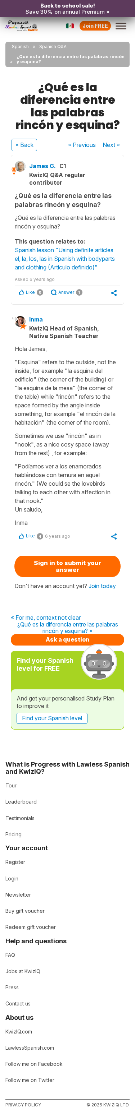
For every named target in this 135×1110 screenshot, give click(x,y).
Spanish (20, 46)
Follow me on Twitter (29, 1080)
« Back (24, 144)
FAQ (10, 955)
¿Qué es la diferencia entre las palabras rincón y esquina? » (67, 627)
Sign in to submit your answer (68, 566)
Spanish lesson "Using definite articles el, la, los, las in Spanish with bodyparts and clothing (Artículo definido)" (65, 258)
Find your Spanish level (52, 718)
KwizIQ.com (18, 1031)
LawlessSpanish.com (29, 1048)
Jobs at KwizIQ (22, 971)
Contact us (18, 1003)
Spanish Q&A (53, 46)
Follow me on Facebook (34, 1064)
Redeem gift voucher (30, 927)
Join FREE (95, 26)
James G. (42, 166)
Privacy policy (23, 1104)
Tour (11, 785)
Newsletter (18, 895)
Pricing (13, 834)
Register (15, 862)
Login (11, 878)
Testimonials (20, 818)
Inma (36, 319)
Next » (111, 144)
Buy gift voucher (25, 911)
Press (12, 987)
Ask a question (67, 639)
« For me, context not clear (46, 618)
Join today (102, 585)
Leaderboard (21, 802)
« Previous (82, 144)
